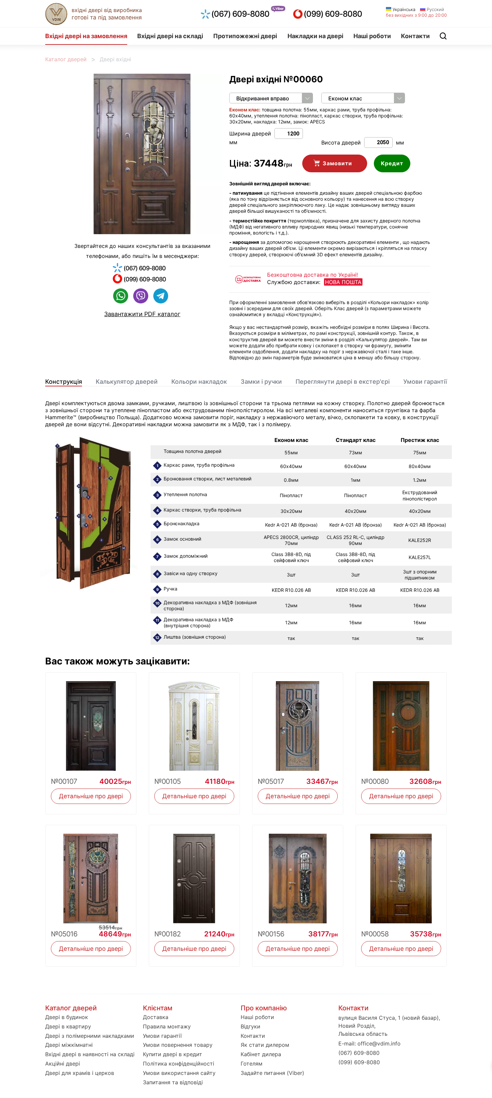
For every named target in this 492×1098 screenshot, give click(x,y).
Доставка (155, 1017)
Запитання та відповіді (173, 1082)
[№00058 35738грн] (401, 874)
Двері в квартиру (68, 1026)
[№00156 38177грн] (298, 874)
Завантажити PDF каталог (142, 313)
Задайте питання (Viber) (272, 1073)
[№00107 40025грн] (91, 722)
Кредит (392, 163)
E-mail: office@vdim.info (369, 1043)
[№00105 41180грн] (194, 722)
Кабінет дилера (261, 1054)
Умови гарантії (425, 381)
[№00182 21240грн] (194, 874)
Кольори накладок (199, 381)
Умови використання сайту (179, 1073)
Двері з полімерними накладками (89, 1035)
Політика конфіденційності (178, 1063)
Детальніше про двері (91, 796)
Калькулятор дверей (127, 381)
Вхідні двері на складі (170, 35)
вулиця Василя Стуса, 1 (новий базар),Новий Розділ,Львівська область (389, 1025)
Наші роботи (372, 35)
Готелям (251, 1063)
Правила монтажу (167, 1026)
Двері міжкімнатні (69, 1044)
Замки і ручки (261, 381)
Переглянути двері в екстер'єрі (343, 381)
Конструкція (63, 381)
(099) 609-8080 (333, 14)
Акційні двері (62, 1063)
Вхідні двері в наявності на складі (90, 1054)
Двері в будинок (66, 1017)
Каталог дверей (66, 59)
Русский (434, 9)
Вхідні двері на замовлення (86, 35)
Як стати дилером (265, 1044)
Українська (403, 9)
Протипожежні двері (245, 35)
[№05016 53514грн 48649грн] (91, 874)
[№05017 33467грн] (298, 722)
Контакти (415, 35)
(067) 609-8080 (240, 14)
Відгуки (250, 1026)
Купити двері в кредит (172, 1054)
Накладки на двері (315, 35)
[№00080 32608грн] (401, 722)
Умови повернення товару (178, 1044)
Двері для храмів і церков (79, 1073)
